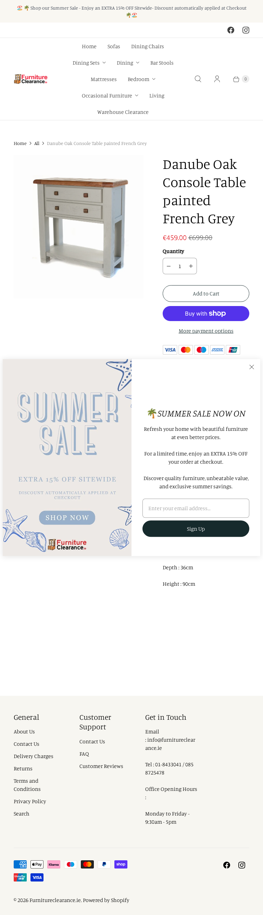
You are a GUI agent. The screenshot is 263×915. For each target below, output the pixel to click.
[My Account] (217, 79)
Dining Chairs (147, 46)
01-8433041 (168, 764)
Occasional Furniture (107, 95)
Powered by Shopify (106, 900)
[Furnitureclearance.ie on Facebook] (230, 30)
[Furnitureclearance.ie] (31, 79)
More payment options (206, 330)
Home (89, 46)
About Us (24, 731)
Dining (125, 62)
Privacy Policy (30, 801)
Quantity (173, 251)
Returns (23, 768)
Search (21, 813)
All (36, 143)
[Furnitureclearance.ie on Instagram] (245, 30)
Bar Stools (162, 62)
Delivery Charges (33, 756)
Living (156, 95)
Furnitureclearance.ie (55, 900)
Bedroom (138, 79)
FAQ (84, 753)
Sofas (114, 46)
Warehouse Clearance (123, 111)
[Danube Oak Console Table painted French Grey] (78, 227)
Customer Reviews (101, 765)
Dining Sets (86, 62)
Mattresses (104, 79)
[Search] (198, 79)
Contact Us (26, 743)
